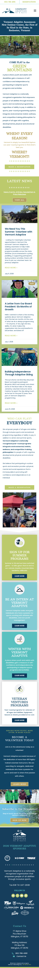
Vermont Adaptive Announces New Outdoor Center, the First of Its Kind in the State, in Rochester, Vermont (19, 26)
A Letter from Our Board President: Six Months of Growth (18, 306)
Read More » (11, 267)
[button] (35, 10)
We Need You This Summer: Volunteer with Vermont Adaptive (18, 231)
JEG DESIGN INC (26, 964)
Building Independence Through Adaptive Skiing (19, 373)
